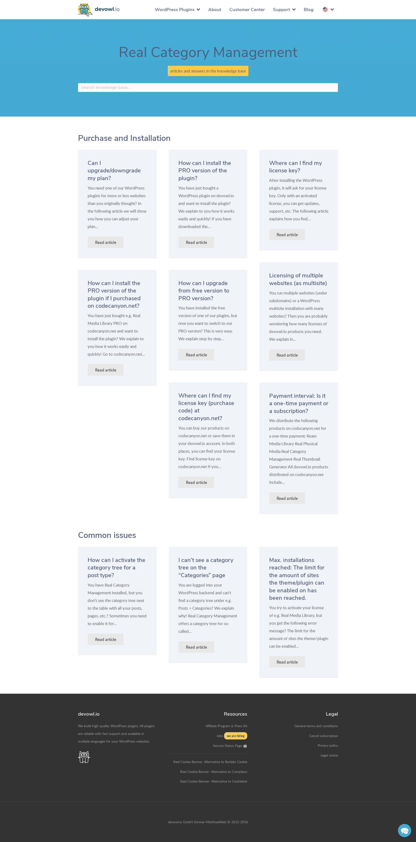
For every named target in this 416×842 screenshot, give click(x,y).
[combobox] (208, 87)
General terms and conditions (316, 725)
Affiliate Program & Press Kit (226, 725)
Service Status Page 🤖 (230, 745)
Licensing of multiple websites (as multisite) (298, 279)
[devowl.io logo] (98, 9)
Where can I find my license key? (295, 166)
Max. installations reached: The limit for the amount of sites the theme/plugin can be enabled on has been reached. (297, 579)
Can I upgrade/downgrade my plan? (114, 170)
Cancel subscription (323, 735)
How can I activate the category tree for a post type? (116, 567)
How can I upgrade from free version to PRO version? (203, 290)
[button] (404, 830)
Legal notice (329, 755)
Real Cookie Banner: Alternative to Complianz (213, 771)
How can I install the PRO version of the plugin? (204, 170)
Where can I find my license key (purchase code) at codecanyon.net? (206, 407)
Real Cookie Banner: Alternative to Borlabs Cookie (210, 761)
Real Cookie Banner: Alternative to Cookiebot (213, 781)
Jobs (219, 735)
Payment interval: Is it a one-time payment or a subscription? (298, 403)
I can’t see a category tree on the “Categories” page (205, 567)
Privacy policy (328, 745)
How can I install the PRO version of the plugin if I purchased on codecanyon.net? (114, 294)
